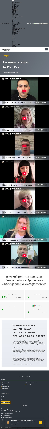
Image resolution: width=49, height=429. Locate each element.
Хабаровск (14, 41)
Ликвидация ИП (5, 388)
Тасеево (14, 35)
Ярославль (14, 46)
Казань (13, 13)
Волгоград (14, 7)
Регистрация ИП (5, 384)
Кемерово (14, 15)
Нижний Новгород (16, 23)
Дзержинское (15, 9)
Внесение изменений (6, 390)
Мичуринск (14, 20)
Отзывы (2, 398)
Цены (2, 396)
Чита (13, 43)
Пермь (13, 27)
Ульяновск (14, 39)
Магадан (14, 18)
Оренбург (14, 26)
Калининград (15, 14)
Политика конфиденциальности (25, 427)
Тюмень (14, 38)
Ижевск (14, 11)
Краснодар (14, 17)
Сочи (13, 34)
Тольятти (14, 37)
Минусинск (14, 19)
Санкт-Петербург (16, 31)
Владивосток (15, 6)
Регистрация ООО (6, 382)
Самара (14, 30)
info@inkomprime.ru (7, 417)
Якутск (13, 45)
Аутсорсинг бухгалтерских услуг (9, 72)
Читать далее (13, 424)
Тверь (13, 36)
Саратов (14, 32)
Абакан (14, 3)
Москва (14, 21)
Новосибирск (15, 24)
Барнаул (14, 4)
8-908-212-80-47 (30, 23)
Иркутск (14, 12)
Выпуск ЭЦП (28, 384)
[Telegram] (37, 23)
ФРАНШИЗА (5, 402)
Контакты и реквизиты (5, 399)
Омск (13, 25)
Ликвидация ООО (5, 386)
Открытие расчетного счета (31, 382)
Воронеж (14, 8)
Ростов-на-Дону (15, 29)
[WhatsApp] (35, 23)
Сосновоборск (15, 33)
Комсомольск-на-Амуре (17, 16)
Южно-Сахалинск (16, 44)
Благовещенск (15, 5)
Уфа (13, 40)
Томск (13, 38)
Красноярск (8, 23)
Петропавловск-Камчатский (18, 28)
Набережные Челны (16, 22)
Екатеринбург (15, 10)
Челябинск (14, 42)
